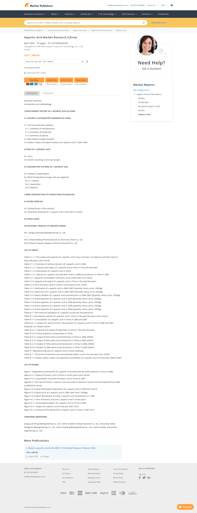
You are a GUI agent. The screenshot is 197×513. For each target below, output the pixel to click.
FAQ (163, 5)
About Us (65, 469)
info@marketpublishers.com (117, 5)
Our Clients (66, 473)
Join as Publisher (147, 468)
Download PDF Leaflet (36, 73)
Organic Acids (144, 114)
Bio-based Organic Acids (149, 106)
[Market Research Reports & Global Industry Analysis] (38, 5)
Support (187, 506)
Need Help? (81, 80)
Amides (141, 98)
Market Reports (93, 469)
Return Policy (118, 478)
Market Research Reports (33, 30)
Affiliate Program (119, 482)
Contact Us (151, 5)
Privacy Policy (118, 473)
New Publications (94, 473)
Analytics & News (94, 482)
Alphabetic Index (94, 478)
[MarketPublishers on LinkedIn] (148, 478)
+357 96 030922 (138, 5)
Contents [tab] (48, 93)
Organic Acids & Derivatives (149, 94)
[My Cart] (172, 5)
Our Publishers (67, 478)
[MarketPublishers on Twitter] (144, 478)
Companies (163, 14)
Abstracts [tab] (31, 93)
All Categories (141, 90)
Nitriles (141, 110)
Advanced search (159, 22)
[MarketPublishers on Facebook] (140, 478)
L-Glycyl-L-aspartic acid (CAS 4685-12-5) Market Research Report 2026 (61, 448)
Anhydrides (143, 102)
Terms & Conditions (120, 469)
